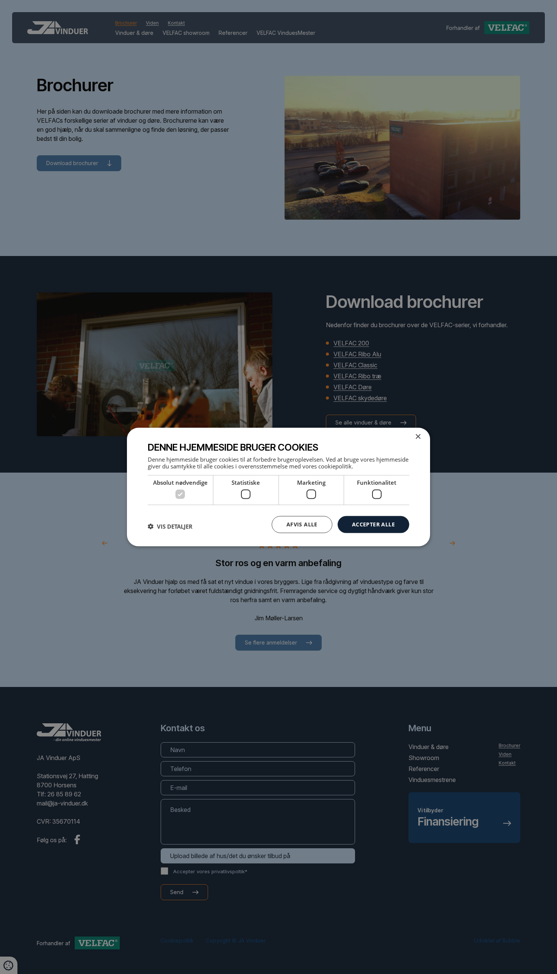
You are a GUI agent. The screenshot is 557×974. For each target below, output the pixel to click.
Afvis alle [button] (302, 524)
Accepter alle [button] (373, 524)
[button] (170, 526)
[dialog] (278, 487)
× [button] (418, 437)
